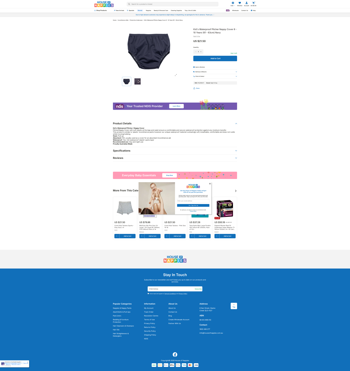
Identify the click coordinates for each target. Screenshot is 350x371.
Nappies (148, 10)
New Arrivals (120, 10)
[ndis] (228, 10)
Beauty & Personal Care (161, 10)
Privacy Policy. (193, 211)
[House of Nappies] (104, 4)
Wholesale (235, 10)
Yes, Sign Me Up (193, 205)
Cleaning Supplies (176, 10)
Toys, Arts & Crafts (190, 10)
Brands (140, 10)
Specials (131, 10)
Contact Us (244, 10)
